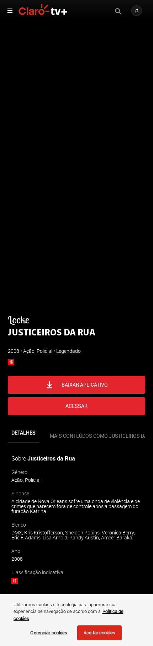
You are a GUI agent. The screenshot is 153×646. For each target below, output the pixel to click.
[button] (136, 10)
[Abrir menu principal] (9, 11)
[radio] (35, 342)
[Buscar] (118, 11)
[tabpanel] (76, 536)
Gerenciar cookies (48, 632)
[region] (76, 620)
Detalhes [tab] (23, 432)
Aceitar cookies (99, 632)
